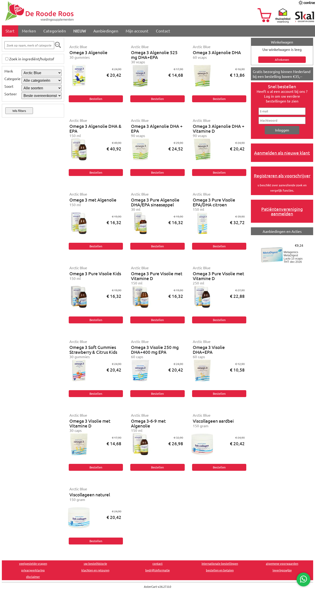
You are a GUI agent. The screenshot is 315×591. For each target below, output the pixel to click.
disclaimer (33, 577)
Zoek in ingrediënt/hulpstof (31, 58)
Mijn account (137, 30)
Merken (29, 30)
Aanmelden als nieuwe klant (282, 152)
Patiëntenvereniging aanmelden (282, 211)
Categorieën (54, 30)
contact (157, 563)
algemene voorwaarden (282, 563)
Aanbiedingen (105, 30)
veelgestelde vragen (33, 563)
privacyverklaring (33, 570)
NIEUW (79, 30)
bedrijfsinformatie (157, 570)
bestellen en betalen (220, 570)
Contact (163, 30)
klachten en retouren (95, 570)
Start (10, 30)
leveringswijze (282, 570)
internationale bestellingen (220, 563)
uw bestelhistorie (95, 563)
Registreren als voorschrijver (282, 175)
